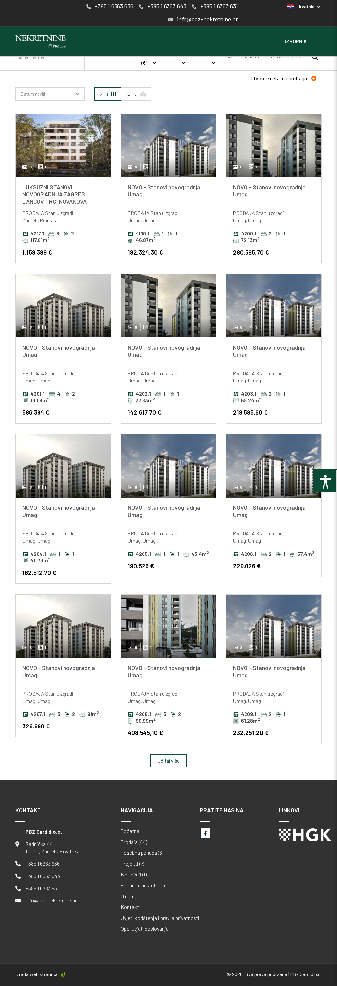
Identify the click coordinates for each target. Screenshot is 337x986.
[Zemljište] (110, 67)
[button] (303, 6)
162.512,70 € (39, 572)
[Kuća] (110, 61)
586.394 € (35, 412)
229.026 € (247, 566)
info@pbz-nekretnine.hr (51, 900)
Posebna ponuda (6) (142, 853)
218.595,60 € (250, 412)
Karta (132, 94)
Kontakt (130, 907)
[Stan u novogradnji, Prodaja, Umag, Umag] (168, 145)
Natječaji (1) (134, 874)
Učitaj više (169, 761)
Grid (104, 94)
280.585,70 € (251, 252)
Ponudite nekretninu (143, 885)
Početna (130, 831)
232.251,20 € (251, 732)
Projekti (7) (132, 864)
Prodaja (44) (134, 842)
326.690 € (36, 726)
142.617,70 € (144, 412)
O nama (129, 896)
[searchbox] (262, 57)
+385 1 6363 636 (42, 863)
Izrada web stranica (36, 974)
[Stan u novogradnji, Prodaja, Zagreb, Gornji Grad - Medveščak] (63, 145)
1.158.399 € (37, 252)
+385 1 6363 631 (42, 888)
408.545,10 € (145, 732)
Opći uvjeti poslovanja (144, 929)
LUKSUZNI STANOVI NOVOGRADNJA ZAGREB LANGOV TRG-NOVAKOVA (54, 194)
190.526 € (141, 566)
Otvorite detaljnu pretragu (279, 78)
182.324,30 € (145, 252)
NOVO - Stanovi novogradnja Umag (164, 191)
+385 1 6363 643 (42, 876)
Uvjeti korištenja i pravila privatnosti (160, 918)
